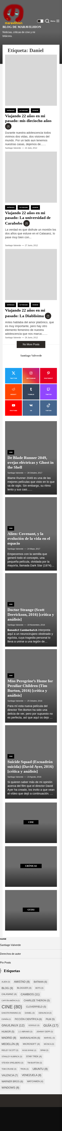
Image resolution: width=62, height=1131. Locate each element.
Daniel (30, 1013)
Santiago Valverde (13, 148)
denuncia (45, 1013)
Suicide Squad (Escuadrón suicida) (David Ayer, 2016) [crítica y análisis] (30, 766)
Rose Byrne (29, 1050)
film (50, 1019)
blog (7, 988)
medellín (10, 1044)
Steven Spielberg (12, 1063)
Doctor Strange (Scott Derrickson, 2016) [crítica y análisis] (30, 614)
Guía (50, 1025)
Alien (6, 982)
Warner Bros (12, 1081)
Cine (11, 452)
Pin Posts (5, 962)
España (6, 1019)
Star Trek (34, 1056)
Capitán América (11, 1000)
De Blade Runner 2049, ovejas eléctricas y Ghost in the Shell (30, 462)
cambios (30, 994)
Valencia (10, 1075)
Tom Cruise (9, 1069)
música (49, 1044)
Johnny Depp (44, 1032)
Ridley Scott (10, 1050)
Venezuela (31, 1075)
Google (33, 1025)
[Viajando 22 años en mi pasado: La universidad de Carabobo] (31, 177)
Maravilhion (30, 1037)
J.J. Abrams (25, 1032)
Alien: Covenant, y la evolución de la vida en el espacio (28, 538)
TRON (24, 1069)
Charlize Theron (37, 1000)
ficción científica (28, 1019)
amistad (22, 981)
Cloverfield (36, 1006)
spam (44, 1050)
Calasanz (9, 994)
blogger (24, 988)
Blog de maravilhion (22, 27)
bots (39, 988)
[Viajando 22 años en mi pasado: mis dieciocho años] (31, 80)
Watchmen (35, 1081)
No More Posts (31, 344)
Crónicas (10, 110)
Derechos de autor (10, 953)
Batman (40, 981)
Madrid (9, 1037)
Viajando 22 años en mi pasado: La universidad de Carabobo (28, 218)
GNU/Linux (13, 1025)
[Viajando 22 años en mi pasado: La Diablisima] (31, 274)
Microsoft (31, 1044)
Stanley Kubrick (12, 1056)
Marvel (49, 1038)
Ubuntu (40, 1068)
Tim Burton (34, 1063)
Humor (35, 110)
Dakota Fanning (11, 1013)
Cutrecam (23, 110)
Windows (10, 1087)
